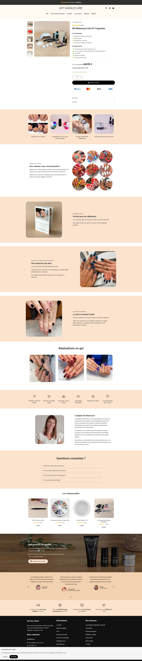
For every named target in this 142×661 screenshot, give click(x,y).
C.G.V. (57, 631)
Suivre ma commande (62, 638)
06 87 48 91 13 (33, 645)
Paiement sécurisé (61, 634)
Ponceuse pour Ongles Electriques (104, 521)
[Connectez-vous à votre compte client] (110, 8)
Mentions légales (61, 628)
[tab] (93, 98)
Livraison (59, 625)
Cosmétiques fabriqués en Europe (95, 625)
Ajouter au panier (94, 82)
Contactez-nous (60, 641)
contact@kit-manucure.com (36, 642)
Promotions (89, 628)
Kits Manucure (60, 644)
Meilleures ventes (91, 634)
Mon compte (89, 641)
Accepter (13, 656)
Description (75, 98)
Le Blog (88, 644)
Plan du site (89, 638)
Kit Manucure (77, 22)
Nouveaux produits (91, 631)
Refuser (5, 656)
